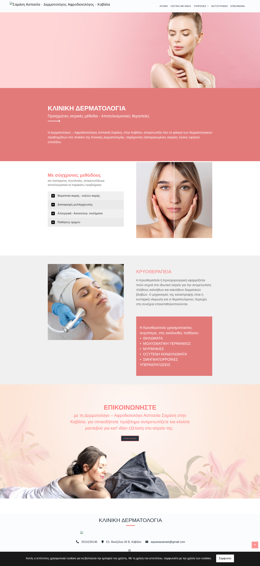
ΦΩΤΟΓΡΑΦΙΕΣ (219, 6)
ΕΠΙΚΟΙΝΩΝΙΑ (237, 6)
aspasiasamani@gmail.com (168, 541)
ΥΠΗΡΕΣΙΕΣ (200, 6)
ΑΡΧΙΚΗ (164, 6)
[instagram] (129, 550)
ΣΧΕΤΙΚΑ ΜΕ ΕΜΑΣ (181, 6)
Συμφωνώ (225, 558)
